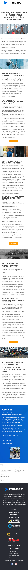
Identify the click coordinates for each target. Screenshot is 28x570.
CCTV (16, 50)
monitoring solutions (7, 51)
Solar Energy (14, 515)
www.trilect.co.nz (6, 440)
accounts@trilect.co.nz (14, 553)
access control (11, 50)
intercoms (23, 50)
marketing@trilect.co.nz (14, 555)
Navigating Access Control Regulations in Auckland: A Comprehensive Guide (20, 469)
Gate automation (14, 512)
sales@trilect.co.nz (7, 443)
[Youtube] (16, 564)
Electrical (14, 509)
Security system (14, 517)
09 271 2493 (10, 438)
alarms (19, 50)
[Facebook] (12, 564)
